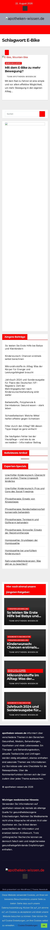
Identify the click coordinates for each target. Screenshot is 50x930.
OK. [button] (44, 925)
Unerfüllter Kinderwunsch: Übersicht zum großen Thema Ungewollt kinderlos (25, 478)
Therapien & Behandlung (18, 609)
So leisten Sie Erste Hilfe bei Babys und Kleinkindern (22, 616)
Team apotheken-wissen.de (21, 77)
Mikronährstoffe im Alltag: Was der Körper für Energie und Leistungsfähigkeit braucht (24, 369)
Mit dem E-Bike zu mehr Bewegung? (22, 69)
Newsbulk (43, 889)
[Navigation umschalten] (27, 29)
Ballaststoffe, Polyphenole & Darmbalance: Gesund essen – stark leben (24, 405)
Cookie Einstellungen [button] (28, 925)
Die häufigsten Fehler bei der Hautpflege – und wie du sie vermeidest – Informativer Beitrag (23, 439)
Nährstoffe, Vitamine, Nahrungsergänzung (17, 670)
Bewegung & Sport (13, 63)
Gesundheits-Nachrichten (19, 637)
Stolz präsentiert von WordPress (16, 889)
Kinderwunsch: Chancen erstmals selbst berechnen (22, 647)
